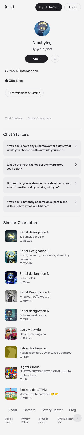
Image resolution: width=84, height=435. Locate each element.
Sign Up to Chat (49, 7)
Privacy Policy (25, 420)
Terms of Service (43, 420)
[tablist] (42, 113)
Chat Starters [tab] (13, 118)
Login (72, 7)
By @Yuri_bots (42, 49)
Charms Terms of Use (68, 420)
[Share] (55, 59)
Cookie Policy (9, 420)
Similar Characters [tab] (39, 118)
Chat (36, 58)
